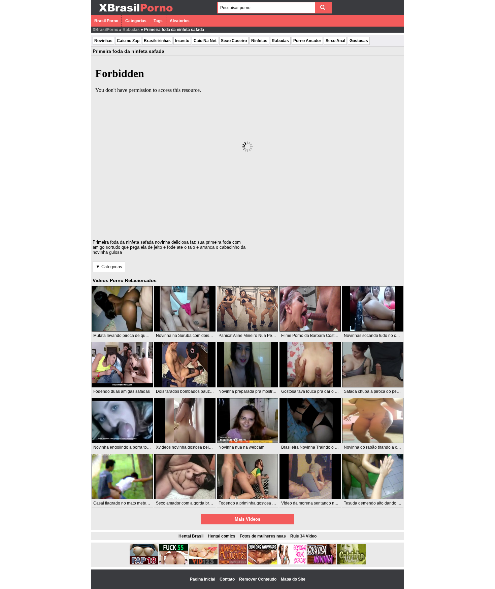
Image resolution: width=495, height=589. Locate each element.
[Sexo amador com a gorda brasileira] (185, 476)
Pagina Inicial (203, 579)
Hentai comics (221, 536)
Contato (228, 579)
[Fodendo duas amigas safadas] (122, 364)
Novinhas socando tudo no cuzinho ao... (380, 335)
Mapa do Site (293, 579)
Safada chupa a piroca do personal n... (379, 391)
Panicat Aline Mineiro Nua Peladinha (252, 335)
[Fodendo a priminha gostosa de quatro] (247, 476)
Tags (158, 21)
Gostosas (359, 40)
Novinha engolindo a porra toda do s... (128, 447)
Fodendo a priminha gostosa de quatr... (254, 503)
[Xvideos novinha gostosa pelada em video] (185, 420)
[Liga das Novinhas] (262, 563)
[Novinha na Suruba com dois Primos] (185, 309)
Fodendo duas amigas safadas (121, 391)
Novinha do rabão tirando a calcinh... (377, 447)
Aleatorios (180, 21)
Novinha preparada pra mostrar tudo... (253, 391)
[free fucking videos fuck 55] (173, 563)
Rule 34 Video (303, 536)
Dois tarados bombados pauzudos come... (194, 391)
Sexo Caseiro (234, 40)
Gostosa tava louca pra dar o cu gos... (315, 391)
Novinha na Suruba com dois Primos (189, 335)
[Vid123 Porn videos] (203, 563)
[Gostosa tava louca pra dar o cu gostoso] (310, 364)
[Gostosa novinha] (321, 563)
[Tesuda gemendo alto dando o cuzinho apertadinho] (372, 476)
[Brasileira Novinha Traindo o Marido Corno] (310, 420)
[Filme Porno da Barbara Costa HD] (310, 309)
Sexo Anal (335, 40)
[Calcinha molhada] (351, 563)
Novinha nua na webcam (241, 447)
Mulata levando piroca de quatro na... (127, 335)
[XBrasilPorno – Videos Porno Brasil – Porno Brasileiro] (135, 12)
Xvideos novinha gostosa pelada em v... (192, 447)
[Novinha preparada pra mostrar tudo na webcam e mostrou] (247, 364)
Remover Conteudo (258, 579)
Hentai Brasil (190, 536)
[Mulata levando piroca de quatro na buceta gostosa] (122, 309)
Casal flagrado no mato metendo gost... (129, 503)
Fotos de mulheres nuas (263, 536)
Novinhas (103, 40)
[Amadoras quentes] (233, 563)
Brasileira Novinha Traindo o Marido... (316, 447)
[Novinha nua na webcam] (247, 420)
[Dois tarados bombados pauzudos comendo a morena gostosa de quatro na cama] (185, 364)
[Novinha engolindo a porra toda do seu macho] (122, 420)
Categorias (135, 21)
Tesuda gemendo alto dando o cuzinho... (381, 503)
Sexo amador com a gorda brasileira (189, 503)
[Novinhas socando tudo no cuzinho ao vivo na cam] (372, 309)
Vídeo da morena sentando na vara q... (316, 503)
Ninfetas (259, 40)
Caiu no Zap (128, 40)
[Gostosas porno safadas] (292, 563)
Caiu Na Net (205, 40)
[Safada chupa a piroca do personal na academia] (372, 364)
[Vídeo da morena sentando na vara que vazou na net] (310, 476)
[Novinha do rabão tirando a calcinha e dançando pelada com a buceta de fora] (372, 420)
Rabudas (131, 29)
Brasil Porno (106, 21)
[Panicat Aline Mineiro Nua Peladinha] (247, 309)
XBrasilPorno (105, 29)
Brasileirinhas (157, 40)
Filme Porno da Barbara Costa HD (312, 335)
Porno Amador (307, 40)
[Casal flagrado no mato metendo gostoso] (122, 476)
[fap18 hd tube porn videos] (144, 563)
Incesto (182, 40)
